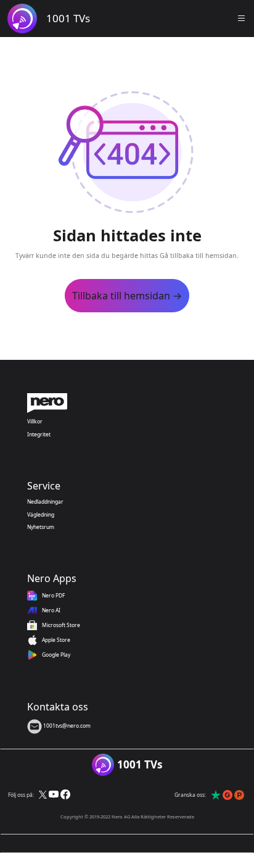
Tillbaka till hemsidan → (127, 295)
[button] (242, 18)
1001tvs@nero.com (66, 725)
